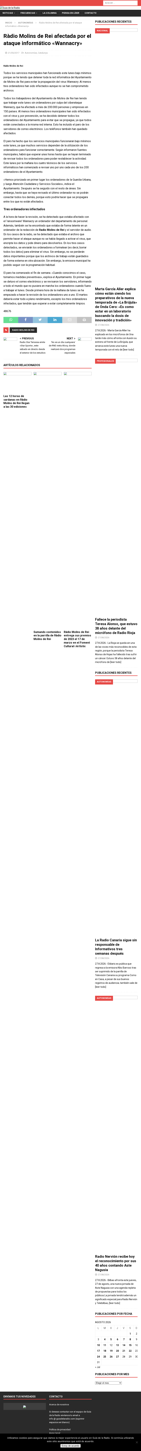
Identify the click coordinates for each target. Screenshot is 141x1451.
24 (98, 1356)
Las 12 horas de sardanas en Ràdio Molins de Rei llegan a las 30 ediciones (16, 401)
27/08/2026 (103, 325)
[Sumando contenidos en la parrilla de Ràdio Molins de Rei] (48, 500)
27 (117, 1356)
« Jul (97, 1367)
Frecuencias (27, 13)
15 (130, 1345)
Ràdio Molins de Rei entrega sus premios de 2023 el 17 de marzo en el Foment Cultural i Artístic (77, 639)
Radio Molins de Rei (23, 330)
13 (117, 1345)
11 (104, 1345)
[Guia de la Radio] (10, 8)
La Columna (50, 13)
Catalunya (43, 53)
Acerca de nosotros (59, 1404)
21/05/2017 (13, 53)
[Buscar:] (120, 2)
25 (104, 1356)
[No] (136, 1442)
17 (98, 1350)
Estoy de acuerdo (70, 1445)
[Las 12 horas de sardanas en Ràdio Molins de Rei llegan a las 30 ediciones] (17, 382)
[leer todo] (128, 349)
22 (130, 1350)
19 (111, 1350)
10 (98, 1345)
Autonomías (31, 53)
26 (111, 1356)
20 (117, 1350)
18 (104, 1350)
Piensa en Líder (70, 13)
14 (123, 1345)
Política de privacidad (59, 1429)
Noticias (8, 13)
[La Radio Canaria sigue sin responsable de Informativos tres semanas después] (116, 807)
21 (123, 1350)
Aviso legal (54, 1433)
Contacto (90, 13)
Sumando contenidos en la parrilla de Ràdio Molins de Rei (47, 635)
